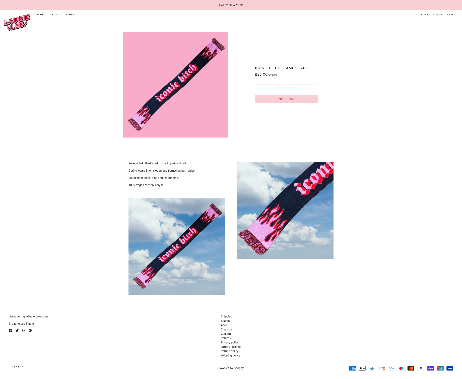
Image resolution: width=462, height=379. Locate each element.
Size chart (227, 329)
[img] (10, 330)
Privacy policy (230, 342)
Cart (450, 14)
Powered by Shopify (231, 368)
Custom (226, 334)
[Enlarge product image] (175, 85)
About (224, 325)
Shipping (226, 316)
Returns (226, 338)
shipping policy (230, 355)
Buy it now (287, 99)
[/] (16, 23)
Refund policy (229, 351)
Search (424, 14)
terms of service (231, 346)
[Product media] (176, 246)
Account (438, 14)
